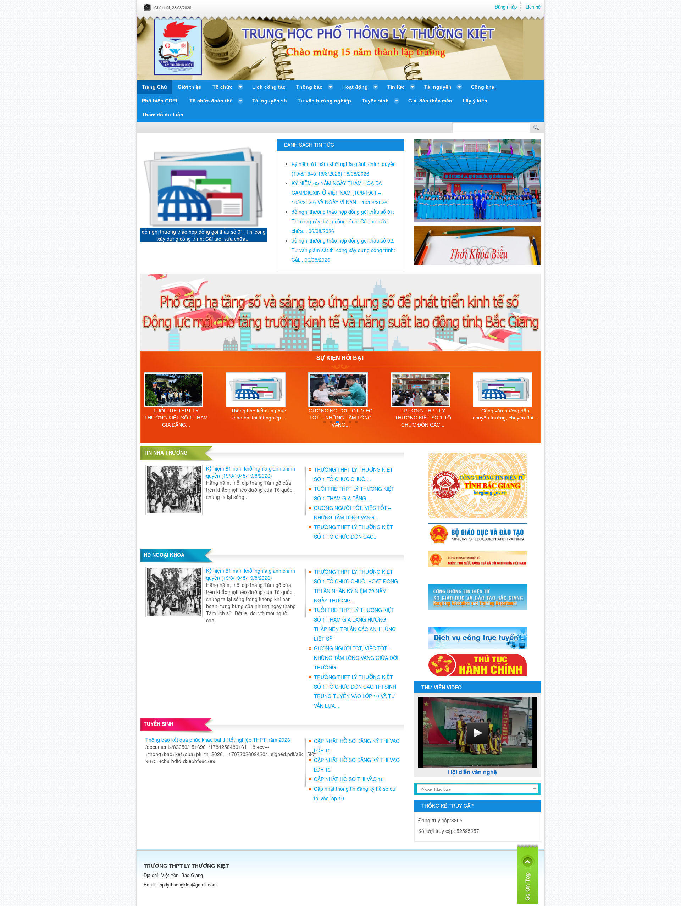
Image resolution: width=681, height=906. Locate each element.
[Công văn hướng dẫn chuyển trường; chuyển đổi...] (423, 389)
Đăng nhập (506, 6)
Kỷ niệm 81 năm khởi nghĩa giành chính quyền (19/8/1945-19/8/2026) (250, 472)
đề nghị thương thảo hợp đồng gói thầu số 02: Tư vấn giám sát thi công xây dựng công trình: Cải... (204, 235)
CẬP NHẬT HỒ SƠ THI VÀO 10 (349, 779)
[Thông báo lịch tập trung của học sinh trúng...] (505, 389)
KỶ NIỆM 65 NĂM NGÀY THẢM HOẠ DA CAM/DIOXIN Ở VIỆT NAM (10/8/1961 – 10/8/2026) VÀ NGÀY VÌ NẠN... (339, 192)
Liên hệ (533, 6)
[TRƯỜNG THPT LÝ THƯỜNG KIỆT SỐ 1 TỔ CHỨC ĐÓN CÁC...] (340, 389)
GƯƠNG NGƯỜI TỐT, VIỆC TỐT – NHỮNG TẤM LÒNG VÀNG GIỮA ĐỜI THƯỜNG (356, 658)
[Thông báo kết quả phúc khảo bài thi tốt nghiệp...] (176, 389)
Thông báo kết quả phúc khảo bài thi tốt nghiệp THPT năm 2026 (217, 739)
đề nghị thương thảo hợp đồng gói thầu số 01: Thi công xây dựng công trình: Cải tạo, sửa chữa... (343, 221)
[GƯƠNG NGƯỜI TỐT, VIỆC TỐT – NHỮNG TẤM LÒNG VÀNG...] (258, 389)
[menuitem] (154, 87)
